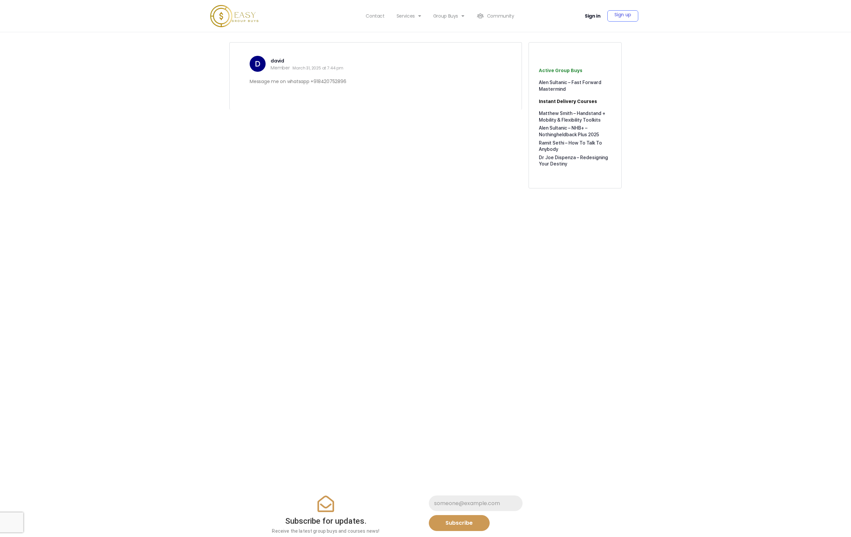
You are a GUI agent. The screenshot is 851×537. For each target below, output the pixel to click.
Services (406, 16)
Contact (375, 16)
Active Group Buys (560, 70)
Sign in (593, 16)
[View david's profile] (258, 64)
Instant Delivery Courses (568, 101)
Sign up (622, 14)
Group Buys (445, 16)
